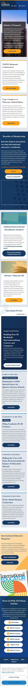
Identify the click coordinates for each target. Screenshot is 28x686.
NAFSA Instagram (15, 633)
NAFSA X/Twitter (15, 650)
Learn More (14, 300)
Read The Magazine (10, 557)
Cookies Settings (14, 677)
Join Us (13, 171)
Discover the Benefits (14, 177)
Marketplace (14, 659)
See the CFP (12, 51)
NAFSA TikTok (15, 645)
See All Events (21, 314)
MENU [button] (15, 6)
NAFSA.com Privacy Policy (8, 672)
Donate (6, 659)
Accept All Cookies (14, 683)
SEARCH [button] (23, 6)
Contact (14, 662)
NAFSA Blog (15, 622)
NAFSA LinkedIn (15, 639)
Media (22, 659)
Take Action (11, 123)
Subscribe (10, 562)
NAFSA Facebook (15, 628)
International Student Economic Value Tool (14, 253)
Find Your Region (11, 88)
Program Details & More (12, 365)
